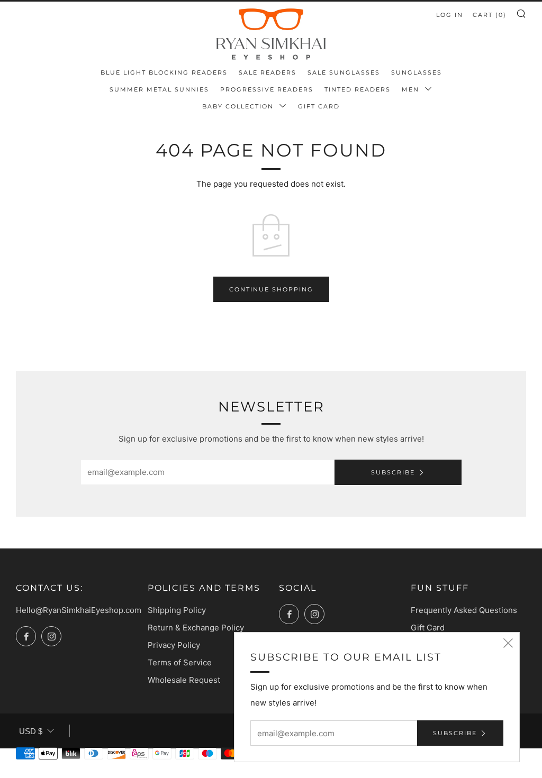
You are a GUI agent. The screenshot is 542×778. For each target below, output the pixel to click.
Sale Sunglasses (344, 72)
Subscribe (393, 472)
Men (412, 89)
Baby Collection (239, 106)
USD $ (30, 731)
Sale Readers (267, 72)
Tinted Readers (357, 89)
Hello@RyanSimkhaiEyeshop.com (78, 610)
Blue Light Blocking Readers (164, 72)
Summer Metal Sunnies (159, 89)
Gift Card (319, 106)
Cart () (490, 15)
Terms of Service (180, 662)
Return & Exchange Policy (196, 628)
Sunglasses (416, 72)
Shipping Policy (177, 610)
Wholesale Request (184, 680)
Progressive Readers (266, 89)
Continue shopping (271, 289)
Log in (449, 15)
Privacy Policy (174, 645)
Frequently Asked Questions (464, 610)
